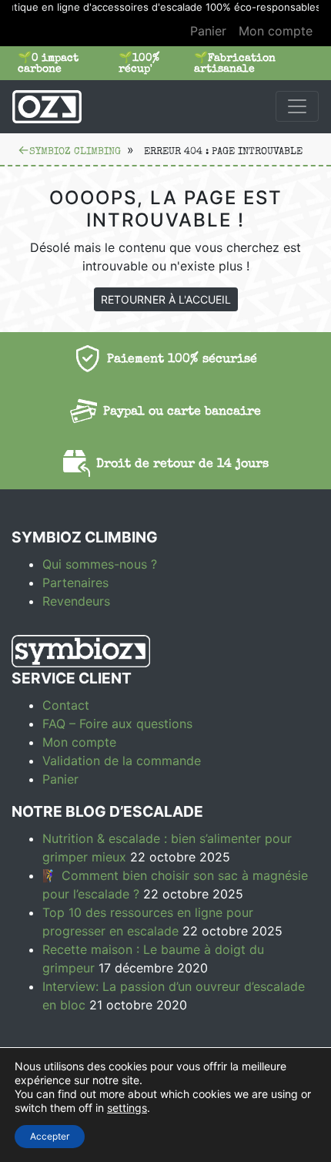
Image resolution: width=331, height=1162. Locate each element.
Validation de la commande (121, 760)
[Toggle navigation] (297, 106)
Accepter (49, 1136)
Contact (65, 705)
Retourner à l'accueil (166, 299)
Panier (208, 31)
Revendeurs (76, 601)
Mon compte (276, 31)
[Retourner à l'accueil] (47, 106)
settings (127, 1107)
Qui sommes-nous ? (99, 564)
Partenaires (75, 582)
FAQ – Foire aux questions (117, 723)
